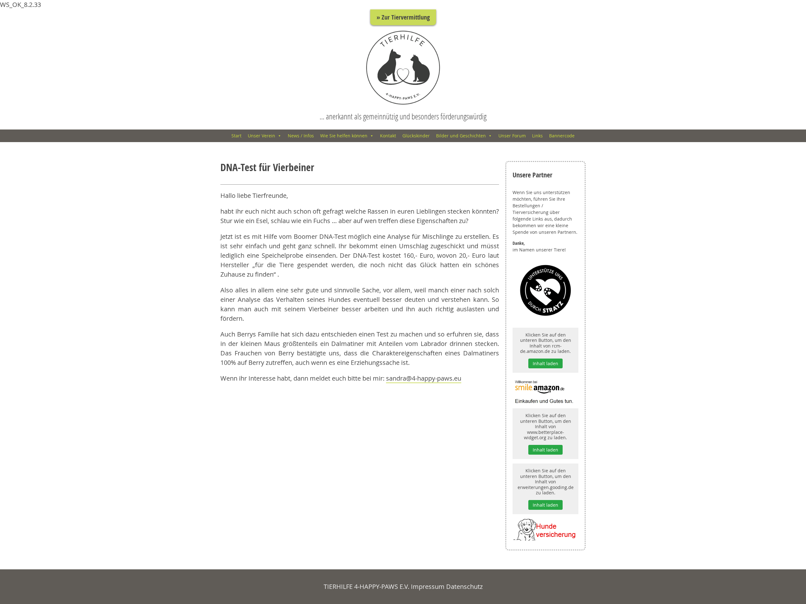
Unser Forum (512, 136)
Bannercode (562, 136)
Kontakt (388, 136)
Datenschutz (464, 586)
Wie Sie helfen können (343, 136)
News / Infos (301, 136)
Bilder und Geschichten (461, 136)
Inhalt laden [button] (545, 363)
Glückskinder (416, 136)
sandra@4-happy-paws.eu (423, 378)
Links (537, 136)
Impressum (428, 586)
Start (236, 136)
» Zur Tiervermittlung (403, 17)
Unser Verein (261, 136)
